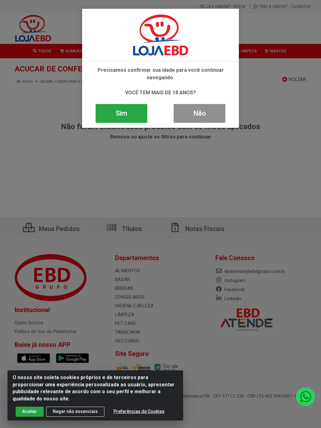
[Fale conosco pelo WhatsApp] (305, 396)
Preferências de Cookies (139, 411)
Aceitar (29, 411)
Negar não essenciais (75, 411)
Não (199, 113)
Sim (121, 113)
